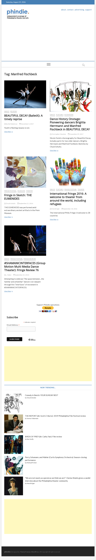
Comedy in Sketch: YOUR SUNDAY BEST (41, 395)
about (63, 9)
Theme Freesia (25, 552)
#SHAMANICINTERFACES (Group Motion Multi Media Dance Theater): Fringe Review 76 (24, 266)
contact (70, 9)
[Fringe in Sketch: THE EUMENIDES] (25, 172)
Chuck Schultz (11, 203)
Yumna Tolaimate (32, 418)
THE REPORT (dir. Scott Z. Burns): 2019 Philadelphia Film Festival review (55, 416)
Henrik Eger (55, 209)
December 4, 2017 (27, 124)
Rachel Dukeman (11, 124)
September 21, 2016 (26, 203)
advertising (79, 9)
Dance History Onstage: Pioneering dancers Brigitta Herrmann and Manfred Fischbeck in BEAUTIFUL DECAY (70, 124)
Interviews (68, 115)
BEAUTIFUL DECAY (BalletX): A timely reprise (23, 117)
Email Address (13, 325)
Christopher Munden (58, 134)
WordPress (35, 552)
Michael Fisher (32, 463)
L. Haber (9, 275)
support (88, 9)
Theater (29, 191)
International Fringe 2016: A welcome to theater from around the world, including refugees (68, 199)
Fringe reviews (30, 259)
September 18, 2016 (70, 209)
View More (8, 132)
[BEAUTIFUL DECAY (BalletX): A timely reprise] (25, 94)
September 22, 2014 (22, 275)
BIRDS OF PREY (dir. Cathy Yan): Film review (43, 436)
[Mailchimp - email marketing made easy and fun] (32, 342)
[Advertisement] (48, 42)
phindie (7, 552)
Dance (6, 111)
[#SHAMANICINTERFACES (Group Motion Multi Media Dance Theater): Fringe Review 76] (25, 240)
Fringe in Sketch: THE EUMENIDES (18, 196)
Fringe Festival (10, 191)
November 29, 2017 (76, 134)
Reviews (13, 111)
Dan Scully (30, 439)
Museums (21, 191)
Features (59, 115)
